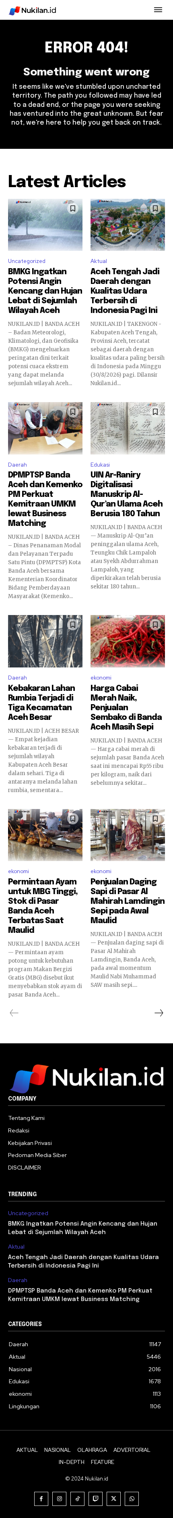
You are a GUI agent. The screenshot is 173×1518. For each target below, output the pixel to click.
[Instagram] (59, 1499)
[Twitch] (96, 1499)
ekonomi (101, 677)
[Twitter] (114, 1499)
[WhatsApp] (132, 1499)
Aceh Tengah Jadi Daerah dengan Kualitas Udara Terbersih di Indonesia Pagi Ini (125, 291)
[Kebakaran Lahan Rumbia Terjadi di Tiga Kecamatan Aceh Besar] (45, 641)
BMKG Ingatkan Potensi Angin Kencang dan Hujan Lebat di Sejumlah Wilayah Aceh (45, 291)
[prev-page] (14, 1013)
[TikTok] (77, 1499)
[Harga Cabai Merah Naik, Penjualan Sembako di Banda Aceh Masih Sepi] (128, 641)
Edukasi (100, 464)
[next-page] (158, 1013)
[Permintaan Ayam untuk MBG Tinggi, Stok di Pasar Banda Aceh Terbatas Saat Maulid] (45, 835)
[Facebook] (41, 1499)
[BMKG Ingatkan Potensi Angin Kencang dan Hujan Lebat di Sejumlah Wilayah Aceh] (45, 225)
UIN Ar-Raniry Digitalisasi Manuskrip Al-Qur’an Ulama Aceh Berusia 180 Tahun (127, 494)
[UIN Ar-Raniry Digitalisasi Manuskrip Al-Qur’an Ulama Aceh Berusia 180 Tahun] (128, 428)
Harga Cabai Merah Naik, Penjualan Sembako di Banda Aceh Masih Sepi (126, 708)
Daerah (17, 464)
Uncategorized (26, 261)
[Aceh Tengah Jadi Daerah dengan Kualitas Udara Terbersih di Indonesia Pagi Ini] (128, 225)
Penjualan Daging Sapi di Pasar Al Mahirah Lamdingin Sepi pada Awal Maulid (128, 901)
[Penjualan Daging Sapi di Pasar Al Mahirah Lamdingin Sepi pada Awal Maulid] (128, 835)
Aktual (99, 261)
